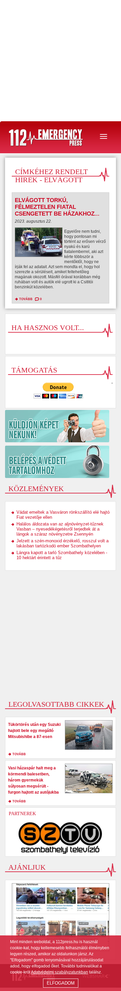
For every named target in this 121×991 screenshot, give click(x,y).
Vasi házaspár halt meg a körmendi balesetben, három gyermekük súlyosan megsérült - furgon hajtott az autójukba (33, 780)
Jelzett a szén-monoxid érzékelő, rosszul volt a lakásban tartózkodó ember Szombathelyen (62, 543)
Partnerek (22, 813)
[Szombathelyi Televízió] (60, 838)
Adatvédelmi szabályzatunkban (59, 972)
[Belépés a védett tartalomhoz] (60, 462)
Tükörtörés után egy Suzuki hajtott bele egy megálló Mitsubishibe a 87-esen (34, 730)
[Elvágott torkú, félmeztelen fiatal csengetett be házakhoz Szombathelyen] (39, 243)
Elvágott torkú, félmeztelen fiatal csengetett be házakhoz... (57, 207)
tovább (26, 299)
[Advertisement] (60, 60)
